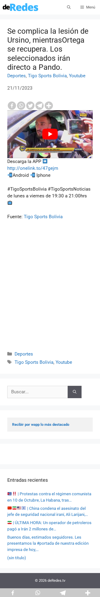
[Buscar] (75, 392)
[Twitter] (30, 105)
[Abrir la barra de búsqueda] (68, 7)
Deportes (16, 75)
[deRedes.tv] (20, 7)
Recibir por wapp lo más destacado (40, 424)
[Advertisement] (50, 291)
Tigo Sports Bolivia (47, 75)
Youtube (77, 75)
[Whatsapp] (21, 105)
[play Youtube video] (50, 134)
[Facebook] (12, 105)
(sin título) (16, 557)
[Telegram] (39, 105)
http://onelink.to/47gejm (32, 168)
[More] (49, 105)
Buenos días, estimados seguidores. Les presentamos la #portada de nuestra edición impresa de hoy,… (48, 543)
